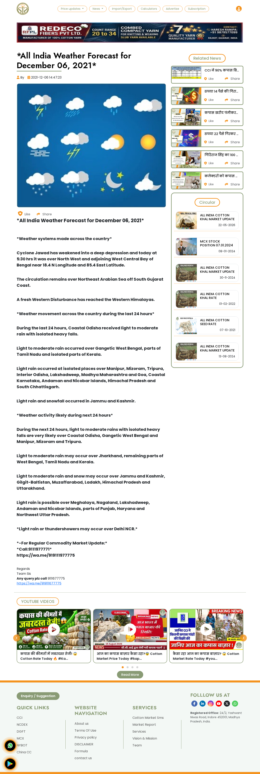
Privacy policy (86, 737)
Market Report (144, 724)
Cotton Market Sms (148, 717)
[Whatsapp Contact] (10, 746)
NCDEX (22, 724)
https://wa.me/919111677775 (39, 583)
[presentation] (16, 638)
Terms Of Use (85, 730)
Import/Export (122, 9)
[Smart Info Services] (23, 9)
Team (137, 745)
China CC (24, 752)
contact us (83, 758)
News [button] (97, 9)
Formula (81, 751)
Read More (130, 674)
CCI (19, 717)
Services (139, 731)
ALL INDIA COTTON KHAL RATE (214, 296)
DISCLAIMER (84, 744)
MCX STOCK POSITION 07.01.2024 (216, 243)
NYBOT (22, 745)
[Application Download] (10, 764)
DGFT (21, 731)
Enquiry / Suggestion (38, 696)
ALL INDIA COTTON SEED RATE (214, 322)
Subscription (197, 9)
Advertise (172, 9)
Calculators (149, 9)
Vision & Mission (144, 738)
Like (27, 214)
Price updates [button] (71, 9)
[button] (238, 8)
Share (47, 214)
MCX (20, 738)
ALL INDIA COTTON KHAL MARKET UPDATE (217, 217)
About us (82, 723)
